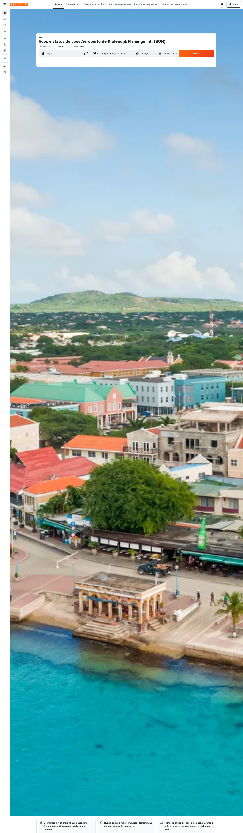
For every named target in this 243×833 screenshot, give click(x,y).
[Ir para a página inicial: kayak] (19, 4)
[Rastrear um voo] (4, 44)
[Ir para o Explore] (4, 38)
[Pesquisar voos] (4, 13)
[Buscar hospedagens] (4, 19)
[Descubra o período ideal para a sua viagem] (4, 50)
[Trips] (4, 58)
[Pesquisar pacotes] (4, 30)
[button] (5, 4)
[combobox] (46, 46)
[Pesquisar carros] (4, 25)
